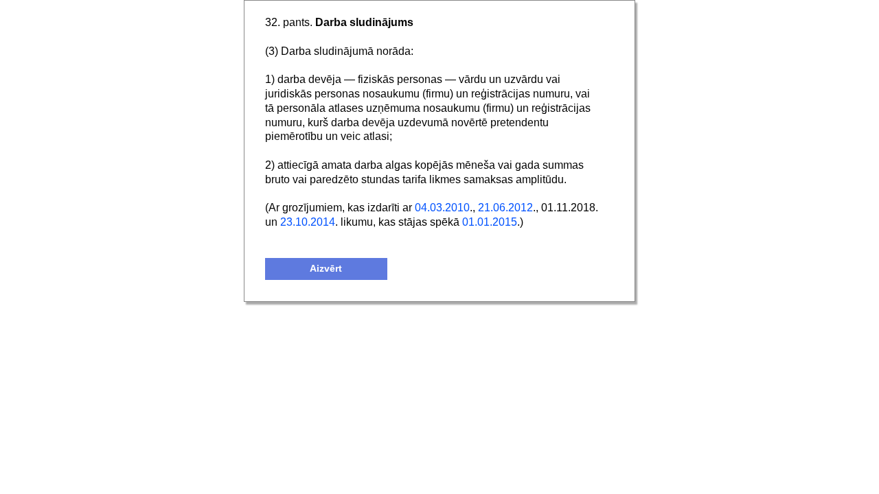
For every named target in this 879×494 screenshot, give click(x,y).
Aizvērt (326, 268)
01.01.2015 (489, 222)
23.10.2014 (307, 222)
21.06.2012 (505, 207)
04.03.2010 (442, 207)
